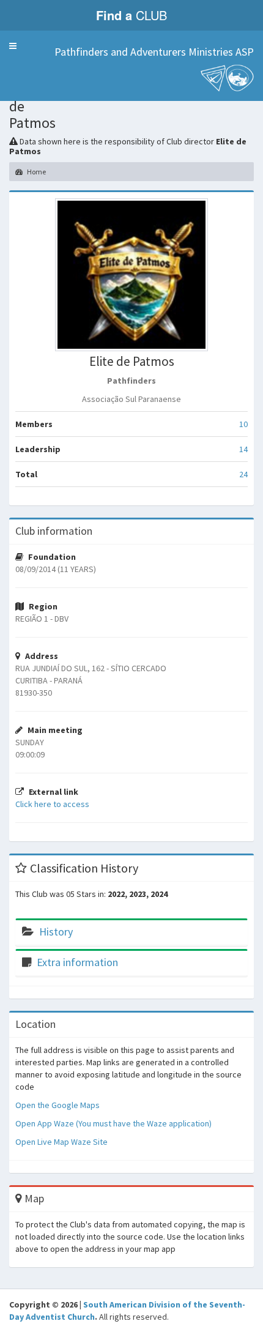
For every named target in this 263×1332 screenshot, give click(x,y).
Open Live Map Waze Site (61, 1141)
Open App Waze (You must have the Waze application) (113, 1123)
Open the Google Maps (57, 1105)
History (56, 932)
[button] (13, 46)
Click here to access (52, 803)
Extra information (77, 962)
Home (36, 171)
